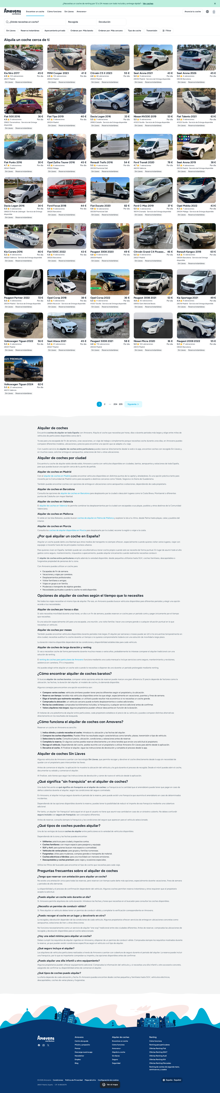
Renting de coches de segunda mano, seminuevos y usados (164, 1068)
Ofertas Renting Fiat (157, 1048)
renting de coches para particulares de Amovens (61, 659)
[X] (48, 1045)
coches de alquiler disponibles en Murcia (67, 530)
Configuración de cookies (108, 1080)
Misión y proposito (82, 1045)
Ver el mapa (112, 1084)
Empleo (78, 1059)
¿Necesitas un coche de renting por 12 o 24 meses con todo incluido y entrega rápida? (108, 3)
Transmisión (151, 30)
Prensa (77, 1048)
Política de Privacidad (74, 1080)
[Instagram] (43, 1045)
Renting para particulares (159, 1045)
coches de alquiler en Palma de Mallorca (95, 518)
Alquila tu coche (118, 1052)
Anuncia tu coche (193, 11)
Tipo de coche (134, 30)
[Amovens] (12, 11)
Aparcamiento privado (55, 30)
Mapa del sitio (90, 1080)
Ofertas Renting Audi (158, 1056)
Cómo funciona (54, 11)
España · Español (173, 1080)
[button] (216, 4)
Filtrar (168, 30)
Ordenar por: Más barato (82, 30)
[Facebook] (38, 1045)
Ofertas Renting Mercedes (160, 1063)
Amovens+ (82, 11)
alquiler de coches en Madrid (57, 476)
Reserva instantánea (30, 30)
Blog (76, 1063)
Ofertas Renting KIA (157, 1059)
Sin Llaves (69, 11)
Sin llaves (116, 1056)
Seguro (115, 1059)
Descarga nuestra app (83, 1052)
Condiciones (58, 1080)
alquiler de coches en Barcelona (75, 493)
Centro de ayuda (81, 1041)
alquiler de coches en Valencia (53, 505)
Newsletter (79, 1056)
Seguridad (116, 1063)
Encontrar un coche (35, 11)
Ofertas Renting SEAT (158, 1052)
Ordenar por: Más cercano (110, 30)
